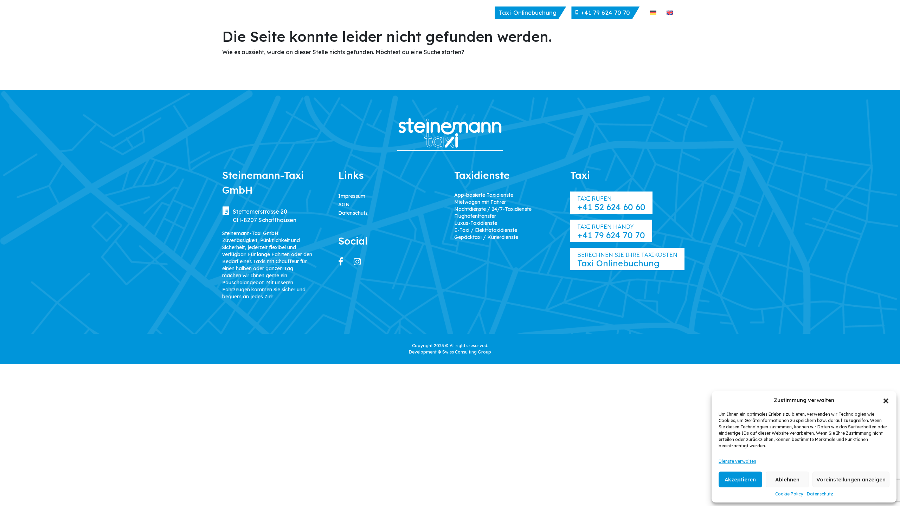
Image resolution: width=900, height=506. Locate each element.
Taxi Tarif (441, 13)
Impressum (351, 196)
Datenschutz (820, 494)
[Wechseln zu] (653, 13)
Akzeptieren (740, 479)
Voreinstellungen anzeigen (851, 479)
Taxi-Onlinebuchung (528, 12)
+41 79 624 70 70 (605, 12)
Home (300, 13)
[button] (885, 400)
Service (407, 13)
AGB (343, 204)
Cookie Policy (789, 494)
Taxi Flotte (370, 13)
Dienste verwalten (737, 461)
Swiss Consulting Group (466, 352)
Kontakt (477, 13)
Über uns (332, 13)
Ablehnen (787, 479)
